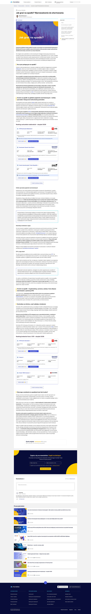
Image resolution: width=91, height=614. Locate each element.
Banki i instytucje (48, 2)
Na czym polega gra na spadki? (66, 24)
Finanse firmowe (37, 2)
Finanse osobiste (27, 2)
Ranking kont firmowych (33, 604)
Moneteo (15, 5)
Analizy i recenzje (14, 596)
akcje (33, 102)
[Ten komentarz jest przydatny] (17, 499)
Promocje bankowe (59, 2)
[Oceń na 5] (40, 441)
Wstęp (62, 22)
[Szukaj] (79, 2)
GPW (29, 111)
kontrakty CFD (51, 105)
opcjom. (36, 248)
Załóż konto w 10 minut (33, 141)
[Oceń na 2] (36, 441)
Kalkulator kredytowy (69, 596)
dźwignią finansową (40, 233)
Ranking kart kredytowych (33, 601)
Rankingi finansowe (14, 594)
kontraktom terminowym (28, 248)
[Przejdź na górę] (45, 582)
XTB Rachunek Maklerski (25, 128)
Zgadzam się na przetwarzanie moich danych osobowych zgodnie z (45, 465)
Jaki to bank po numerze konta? (70, 599)
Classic (21, 357)
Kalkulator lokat (68, 594)
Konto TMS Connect (24, 372)
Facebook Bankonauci (75, 586)
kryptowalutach (19, 296)
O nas (75, 609)
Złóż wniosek (32, 351)
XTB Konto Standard (24, 340)
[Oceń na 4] (39, 441)
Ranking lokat (31, 594)
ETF (52, 254)
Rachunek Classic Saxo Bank (26, 147)
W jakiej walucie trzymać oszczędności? (54, 599)
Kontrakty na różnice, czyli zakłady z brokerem (67, 36)
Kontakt (79, 609)
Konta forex (28, 5)
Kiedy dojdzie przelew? (69, 601)
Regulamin (71, 609)
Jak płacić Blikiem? (50, 604)
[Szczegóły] (32, 361)
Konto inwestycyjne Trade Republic (28, 165)
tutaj (52, 326)
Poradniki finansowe (14, 599)
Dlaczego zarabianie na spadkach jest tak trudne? (68, 39)
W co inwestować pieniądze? (52, 594)
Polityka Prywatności (64, 609)
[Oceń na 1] (35, 441)
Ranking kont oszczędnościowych (34, 596)
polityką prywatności (56, 465)
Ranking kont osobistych (33, 599)
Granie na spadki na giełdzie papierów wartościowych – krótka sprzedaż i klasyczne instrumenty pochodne (67, 28)
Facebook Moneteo (63, 586)
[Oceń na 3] (37, 441)
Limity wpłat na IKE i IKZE (51, 596)
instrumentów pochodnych (22, 114)
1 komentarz (19, 20)
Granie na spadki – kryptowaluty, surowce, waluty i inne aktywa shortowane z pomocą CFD (66, 32)
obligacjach (18, 68)
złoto (32, 91)
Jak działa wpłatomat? (51, 601)
